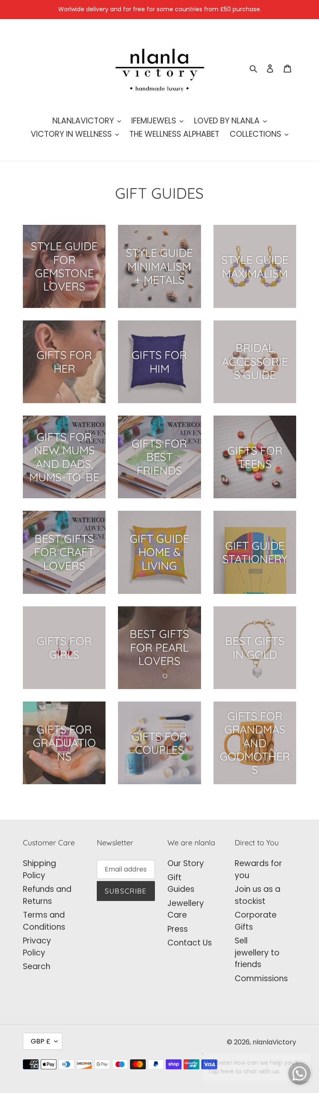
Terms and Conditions (44, 921)
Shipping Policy (39, 869)
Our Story (185, 863)
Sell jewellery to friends (257, 952)
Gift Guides (180, 883)
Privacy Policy (37, 946)
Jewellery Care (185, 909)
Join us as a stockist (257, 895)
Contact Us (189, 942)
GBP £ (40, 1041)
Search (36, 966)
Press (177, 929)
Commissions (261, 978)
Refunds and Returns (47, 895)
